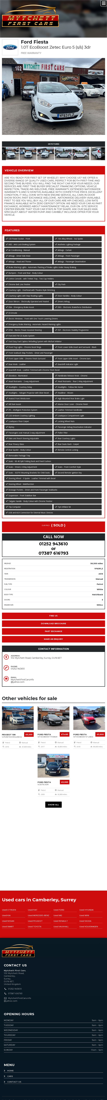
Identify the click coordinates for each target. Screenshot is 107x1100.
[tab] (53, 170)
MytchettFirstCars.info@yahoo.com (22, 681)
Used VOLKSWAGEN (88, 926)
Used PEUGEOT (35, 921)
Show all (53, 805)
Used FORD (59, 909)
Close (77, 100)
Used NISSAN (8, 921)
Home (10, 1071)
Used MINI (84, 915)
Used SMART (8, 926)
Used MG (58, 915)
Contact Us (14, 1082)
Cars (10, 1076)
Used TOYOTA (34, 926)
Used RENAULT (61, 921)
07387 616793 (53, 553)
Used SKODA (85, 921)
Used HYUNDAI (86, 909)
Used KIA (6, 915)
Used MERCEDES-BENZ (38, 915)
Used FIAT (32, 909)
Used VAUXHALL (61, 926)
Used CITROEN (9, 909)
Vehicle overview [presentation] (19, 170)
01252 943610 (53, 543)
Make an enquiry (53, 639)
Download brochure (53, 623)
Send (65, 100)
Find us (53, 616)
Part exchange (53, 631)
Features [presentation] (12, 230)
